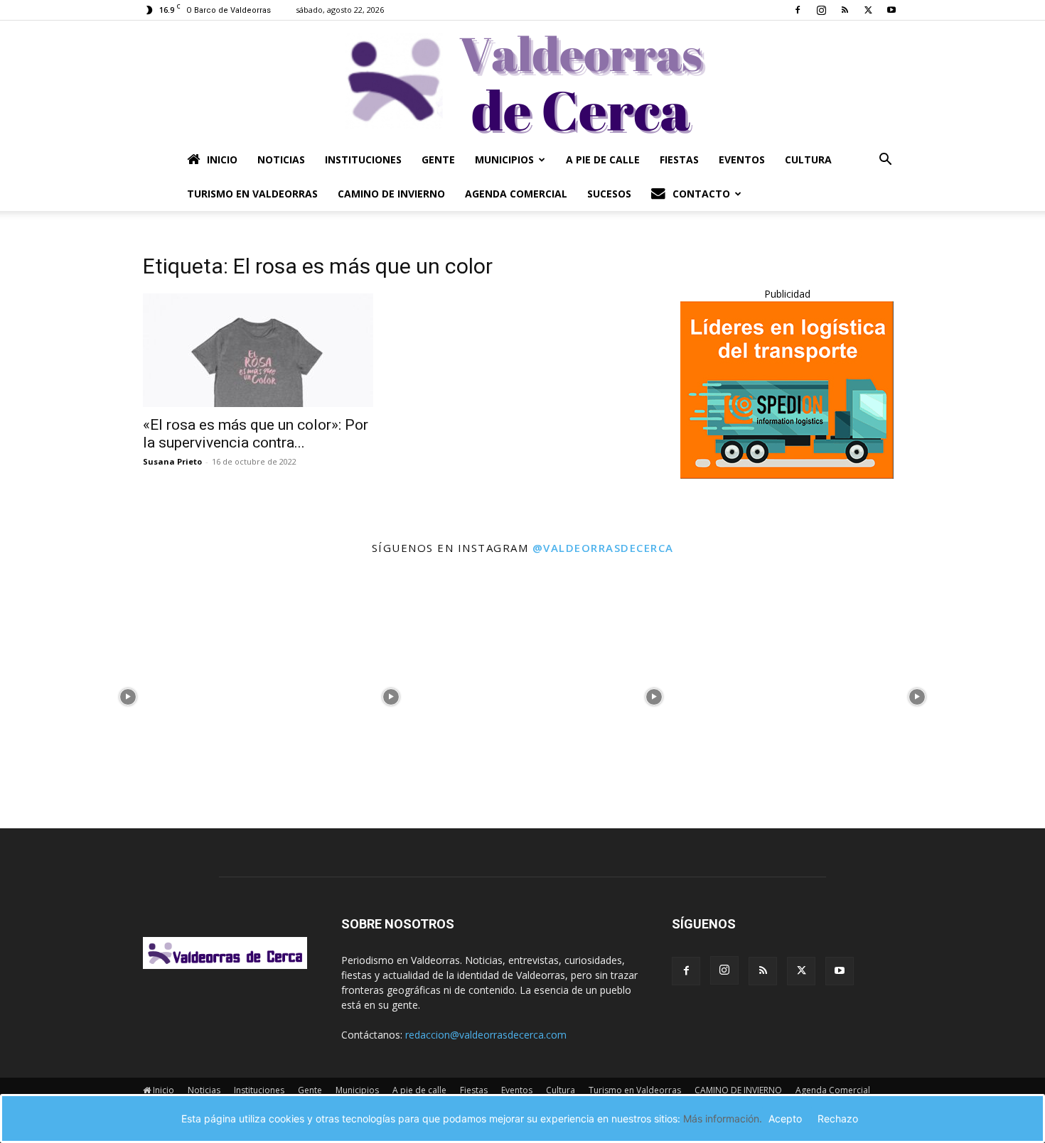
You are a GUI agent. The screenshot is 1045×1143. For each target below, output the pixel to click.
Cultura (808, 159)
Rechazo (838, 1118)
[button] (885, 161)
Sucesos (609, 193)
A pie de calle (603, 159)
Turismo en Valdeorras (252, 193)
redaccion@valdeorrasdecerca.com (486, 1034)
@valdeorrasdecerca (603, 548)
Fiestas (679, 159)
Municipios (504, 159)
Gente (438, 159)
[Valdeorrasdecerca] (522, 82)
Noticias (281, 159)
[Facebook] (797, 10)
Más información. (722, 1118)
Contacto (701, 193)
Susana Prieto (172, 461)
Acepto (785, 1118)
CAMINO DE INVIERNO (391, 193)
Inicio (222, 159)
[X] (868, 10)
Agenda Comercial (516, 193)
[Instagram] (821, 10)
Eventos (742, 159)
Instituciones (363, 159)
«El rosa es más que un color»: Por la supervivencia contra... (255, 433)
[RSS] (844, 10)
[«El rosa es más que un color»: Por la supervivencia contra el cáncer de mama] (258, 350)
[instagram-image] (128, 693)
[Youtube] (891, 10)
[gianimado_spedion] (787, 475)
